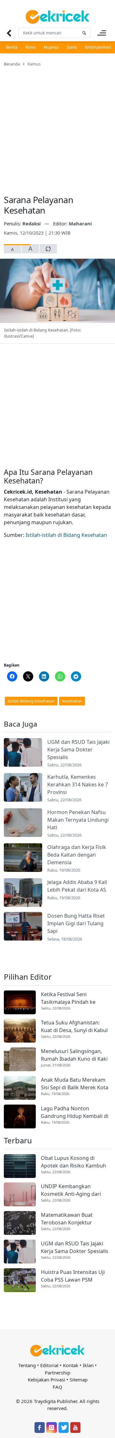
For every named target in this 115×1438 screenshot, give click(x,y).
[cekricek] (57, 1351)
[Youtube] (75, 1427)
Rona (30, 47)
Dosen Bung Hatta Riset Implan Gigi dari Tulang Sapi (76, 923)
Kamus (34, 64)
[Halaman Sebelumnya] (9, 33)
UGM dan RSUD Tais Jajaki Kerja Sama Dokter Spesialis (78, 749)
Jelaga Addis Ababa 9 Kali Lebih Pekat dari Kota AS (77, 886)
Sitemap (79, 1379)
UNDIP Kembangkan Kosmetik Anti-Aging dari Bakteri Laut (71, 1190)
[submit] (84, 33)
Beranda (12, 64)
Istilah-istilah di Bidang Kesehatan (66, 534)
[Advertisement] (57, 127)
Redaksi (32, 223)
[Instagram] (51, 1427)
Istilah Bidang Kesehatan (31, 701)
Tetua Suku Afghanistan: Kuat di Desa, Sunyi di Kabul (74, 1026)
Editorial (49, 1365)
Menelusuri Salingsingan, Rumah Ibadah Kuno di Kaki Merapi (74, 1055)
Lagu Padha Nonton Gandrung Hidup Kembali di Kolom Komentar (74, 1112)
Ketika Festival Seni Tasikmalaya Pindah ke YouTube (68, 998)
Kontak (70, 1365)
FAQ (57, 1387)
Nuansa (51, 47)
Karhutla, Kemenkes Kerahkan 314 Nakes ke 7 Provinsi (77, 784)
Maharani (80, 223)
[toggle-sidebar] (101, 33)
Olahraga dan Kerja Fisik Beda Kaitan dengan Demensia (76, 855)
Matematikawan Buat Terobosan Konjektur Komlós (67, 1218)
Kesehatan (72, 701)
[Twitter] (63, 1427)
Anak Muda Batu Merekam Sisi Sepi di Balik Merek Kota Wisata (74, 1083)
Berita (11, 47)
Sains (72, 47)
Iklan (88, 1365)
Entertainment (99, 47)
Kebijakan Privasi (46, 1379)
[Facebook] (39, 1427)
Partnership (57, 1372)
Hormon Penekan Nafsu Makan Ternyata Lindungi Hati (78, 820)
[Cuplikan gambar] (23, 752)
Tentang (27, 1365)
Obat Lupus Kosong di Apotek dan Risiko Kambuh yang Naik (73, 1161)
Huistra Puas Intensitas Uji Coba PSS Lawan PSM (73, 1276)
